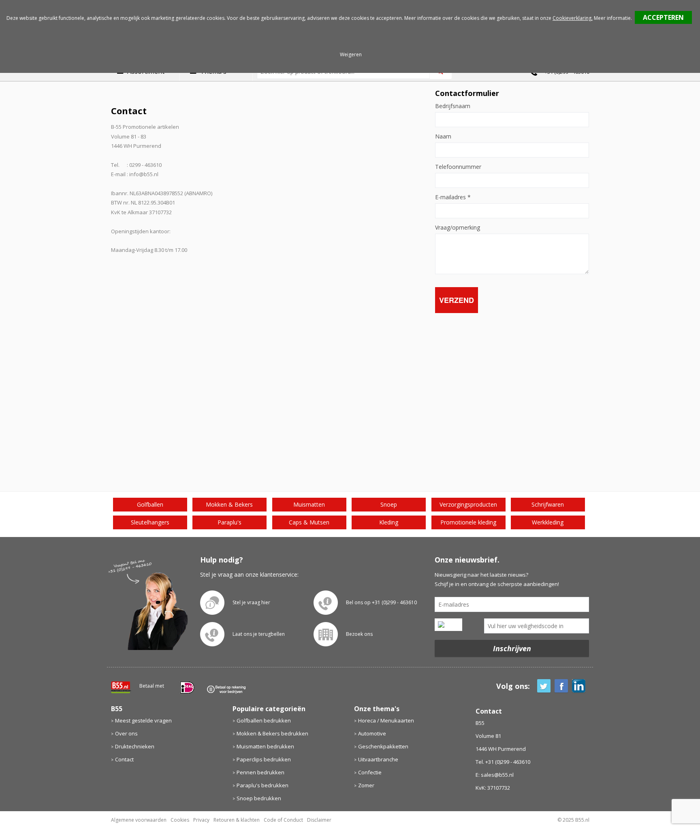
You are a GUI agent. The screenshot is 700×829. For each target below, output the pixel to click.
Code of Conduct (283, 819)
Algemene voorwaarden (138, 819)
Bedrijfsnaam (452, 106)
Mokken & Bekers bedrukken (272, 733)
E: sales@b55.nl (495, 774)
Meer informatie (612, 18)
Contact (124, 759)
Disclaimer (319, 819)
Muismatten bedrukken (265, 746)
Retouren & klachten (236, 819)
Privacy (201, 819)
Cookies (180, 819)
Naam (443, 136)
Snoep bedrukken (259, 798)
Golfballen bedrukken (264, 720)
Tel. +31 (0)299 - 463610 (503, 761)
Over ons (126, 733)
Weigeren (351, 54)
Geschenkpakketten (383, 746)
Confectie (370, 772)
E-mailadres (453, 197)
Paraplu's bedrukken (262, 785)
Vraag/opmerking (457, 227)
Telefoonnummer (458, 167)
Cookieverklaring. (573, 18)
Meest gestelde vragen (143, 720)
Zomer (366, 785)
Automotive (372, 733)
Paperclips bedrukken (264, 759)
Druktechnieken (134, 746)
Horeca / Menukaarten (386, 720)
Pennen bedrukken (260, 772)
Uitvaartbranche (378, 759)
